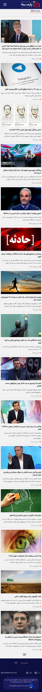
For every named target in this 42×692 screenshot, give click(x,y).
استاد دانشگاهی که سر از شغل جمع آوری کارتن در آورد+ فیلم (22, 341)
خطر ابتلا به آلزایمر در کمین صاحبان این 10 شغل (25, 515)
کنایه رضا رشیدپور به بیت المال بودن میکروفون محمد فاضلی (23, 384)
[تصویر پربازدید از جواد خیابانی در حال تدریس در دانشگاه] (21, 198)
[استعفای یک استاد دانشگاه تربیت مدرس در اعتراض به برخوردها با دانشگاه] (21, 622)
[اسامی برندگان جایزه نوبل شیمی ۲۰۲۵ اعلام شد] (21, 115)
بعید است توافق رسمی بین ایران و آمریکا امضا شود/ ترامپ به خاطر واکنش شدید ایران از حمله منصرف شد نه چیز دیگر (21, 47)
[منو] (5, 4)
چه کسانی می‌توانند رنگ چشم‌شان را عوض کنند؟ (25, 556)
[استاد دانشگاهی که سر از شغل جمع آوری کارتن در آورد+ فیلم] (21, 325)
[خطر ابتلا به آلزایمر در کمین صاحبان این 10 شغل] (21, 500)
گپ (39, 673)
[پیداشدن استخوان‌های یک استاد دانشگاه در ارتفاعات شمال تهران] (21, 239)
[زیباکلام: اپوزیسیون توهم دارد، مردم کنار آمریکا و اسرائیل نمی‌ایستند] (21, 155)
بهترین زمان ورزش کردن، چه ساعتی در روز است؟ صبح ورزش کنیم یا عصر (21, 298)
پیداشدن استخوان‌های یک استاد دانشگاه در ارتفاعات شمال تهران (21, 255)
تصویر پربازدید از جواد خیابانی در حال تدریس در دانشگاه (22, 213)
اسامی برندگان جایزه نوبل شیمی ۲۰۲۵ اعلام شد (25, 130)
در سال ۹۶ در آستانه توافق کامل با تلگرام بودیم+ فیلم (23, 89)
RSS (16, 663)
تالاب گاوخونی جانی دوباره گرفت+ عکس (27, 596)
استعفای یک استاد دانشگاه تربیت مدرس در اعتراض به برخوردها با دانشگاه (23, 638)
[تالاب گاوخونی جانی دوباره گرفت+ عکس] (21, 581)
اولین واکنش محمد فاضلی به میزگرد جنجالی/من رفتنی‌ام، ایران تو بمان (22, 473)
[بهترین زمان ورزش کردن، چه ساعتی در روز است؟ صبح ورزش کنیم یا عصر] (21, 282)
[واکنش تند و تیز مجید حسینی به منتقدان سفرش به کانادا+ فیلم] (21, 411)
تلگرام (30, 673)
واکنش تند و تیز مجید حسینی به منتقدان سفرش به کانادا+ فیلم (21, 428)
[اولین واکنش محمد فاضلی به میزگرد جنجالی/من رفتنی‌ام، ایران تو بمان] (21, 457)
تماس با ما (24, 663)
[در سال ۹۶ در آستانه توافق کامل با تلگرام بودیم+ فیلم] (21, 74)
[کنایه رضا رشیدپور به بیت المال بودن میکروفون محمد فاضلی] (21, 368)
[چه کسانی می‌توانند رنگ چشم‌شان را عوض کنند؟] (21, 541)
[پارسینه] (29, 4)
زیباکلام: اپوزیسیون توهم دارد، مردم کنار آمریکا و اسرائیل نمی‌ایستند (22, 171)
